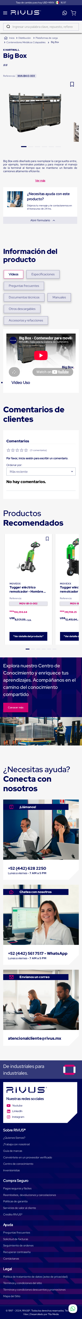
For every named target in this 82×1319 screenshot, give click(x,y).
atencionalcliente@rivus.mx (35, 1038)
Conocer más (15, 707)
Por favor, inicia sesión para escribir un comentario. (37, 458)
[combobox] (41, 27)
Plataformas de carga (47, 38)
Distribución (25, 38)
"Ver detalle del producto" (28, 636)
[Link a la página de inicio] (9, 38)
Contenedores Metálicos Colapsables (25, 42)
